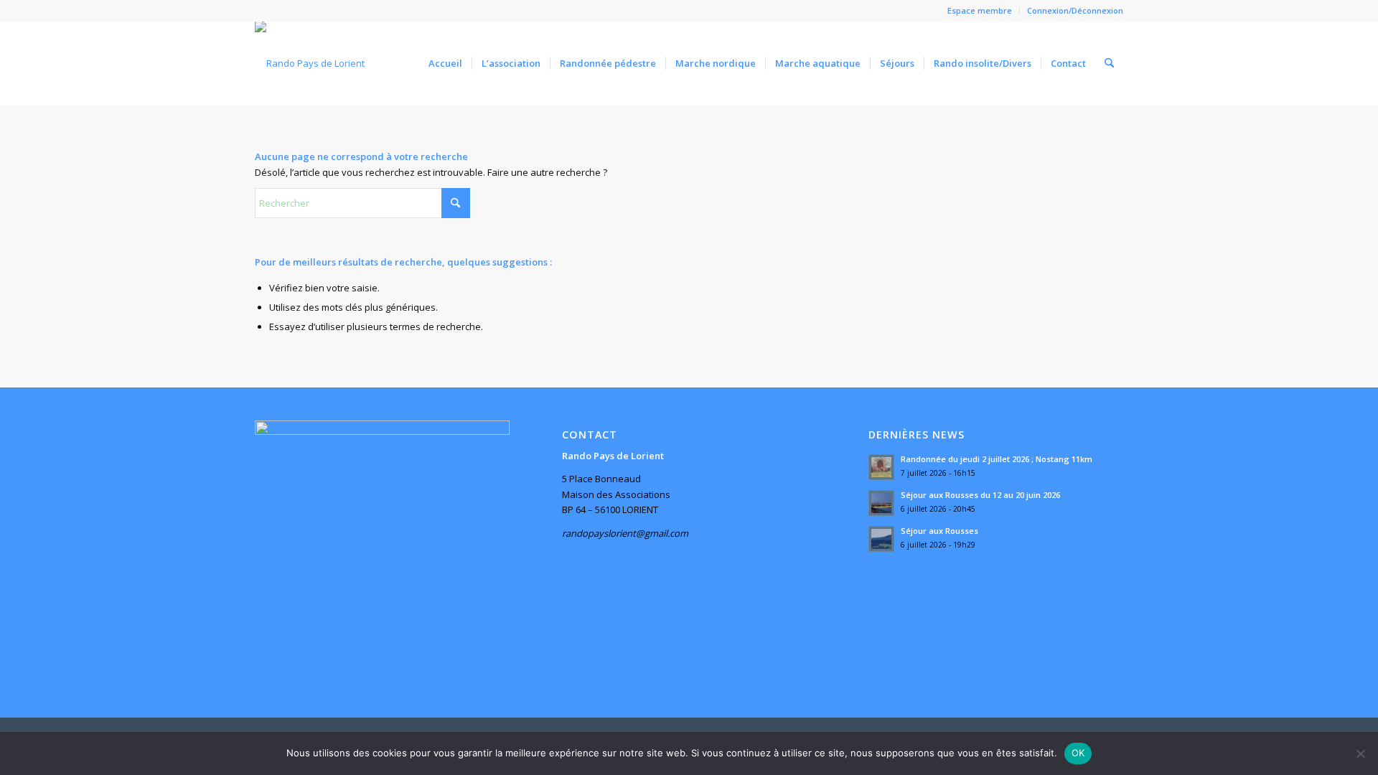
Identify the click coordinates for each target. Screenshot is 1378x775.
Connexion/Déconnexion (1075, 10)
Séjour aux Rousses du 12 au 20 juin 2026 (980, 494)
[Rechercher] (1109, 63)
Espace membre (979, 10)
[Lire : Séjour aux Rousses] (881, 539)
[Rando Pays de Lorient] (310, 63)
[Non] (1360, 753)
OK (1078, 752)
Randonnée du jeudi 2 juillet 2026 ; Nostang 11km (996, 459)
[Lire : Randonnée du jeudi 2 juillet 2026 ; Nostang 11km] (881, 467)
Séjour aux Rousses (939, 530)
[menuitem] (980, 10)
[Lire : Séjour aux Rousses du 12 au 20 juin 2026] (881, 503)
